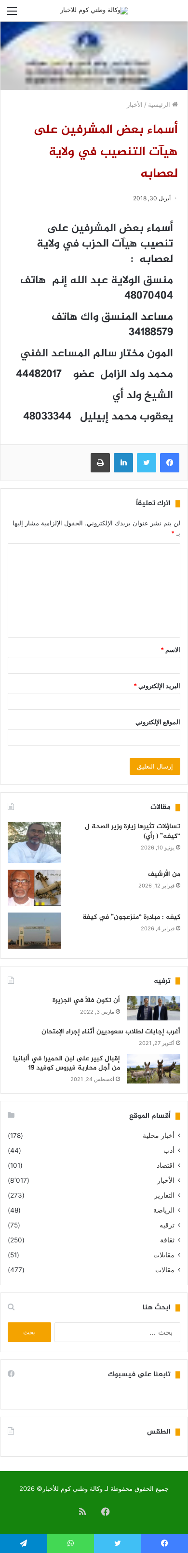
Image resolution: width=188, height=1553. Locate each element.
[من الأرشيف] (34, 888)
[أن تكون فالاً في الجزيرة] (153, 1008)
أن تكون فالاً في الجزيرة (86, 1000)
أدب (169, 1150)
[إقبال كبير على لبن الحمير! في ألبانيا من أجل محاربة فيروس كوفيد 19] (153, 1069)
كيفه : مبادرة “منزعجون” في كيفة (131, 917)
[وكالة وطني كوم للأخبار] (94, 10)
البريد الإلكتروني (157, 686)
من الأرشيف (164, 874)
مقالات (165, 1270)
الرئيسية (160, 104)
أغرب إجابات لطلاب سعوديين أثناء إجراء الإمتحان (110, 1031)
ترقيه (167, 1225)
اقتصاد (166, 1165)
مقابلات (164, 1255)
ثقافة (167, 1240)
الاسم (170, 649)
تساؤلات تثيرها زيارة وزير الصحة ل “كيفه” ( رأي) (132, 831)
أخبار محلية (159, 1135)
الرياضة (164, 1210)
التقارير (164, 1195)
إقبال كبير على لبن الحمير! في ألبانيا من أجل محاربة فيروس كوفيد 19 (66, 1063)
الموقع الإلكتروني (157, 722)
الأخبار (135, 104)
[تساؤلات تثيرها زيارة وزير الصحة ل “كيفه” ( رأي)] (34, 842)
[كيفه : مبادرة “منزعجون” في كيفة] (34, 931)
